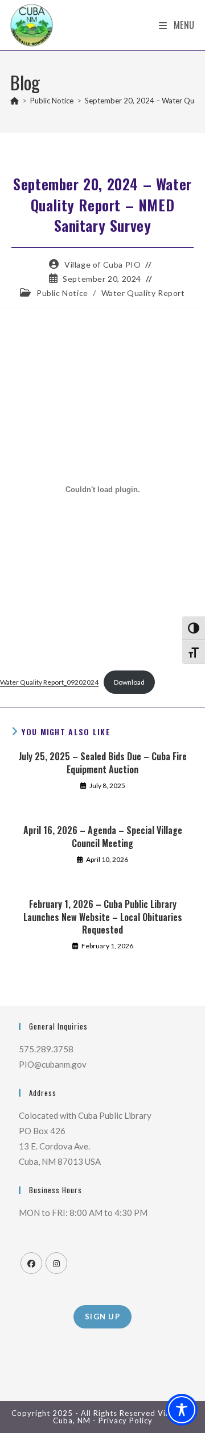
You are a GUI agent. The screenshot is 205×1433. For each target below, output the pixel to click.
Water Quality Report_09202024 (49, 682)
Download (129, 682)
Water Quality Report (143, 293)
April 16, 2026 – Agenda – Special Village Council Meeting (102, 836)
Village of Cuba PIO (102, 264)
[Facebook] (31, 1263)
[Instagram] (56, 1263)
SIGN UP (102, 1316)
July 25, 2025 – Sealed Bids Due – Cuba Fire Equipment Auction (103, 763)
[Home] (14, 100)
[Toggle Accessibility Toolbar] (181, 1409)
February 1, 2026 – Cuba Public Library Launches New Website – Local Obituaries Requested (102, 917)
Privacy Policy (126, 1420)
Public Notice (62, 293)
